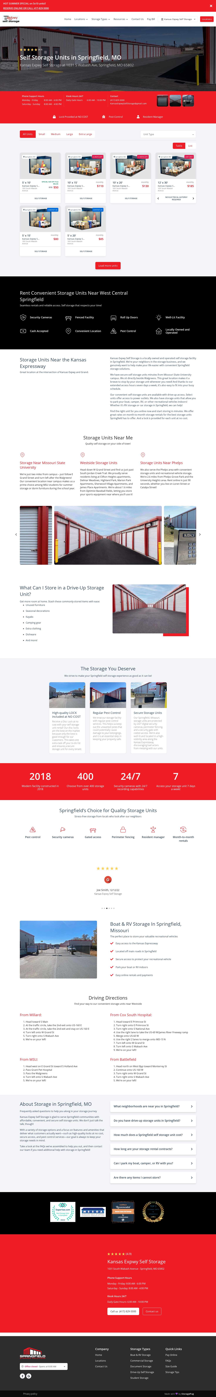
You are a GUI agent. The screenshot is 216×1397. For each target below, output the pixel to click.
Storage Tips (172, 1372)
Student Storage (139, 1377)
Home (98, 1355)
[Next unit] (193, 198)
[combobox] (168, 134)
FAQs (168, 1360)
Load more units (108, 265)
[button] (162, 100)
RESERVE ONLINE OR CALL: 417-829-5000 (26, 8)
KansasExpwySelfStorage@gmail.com (128, 103)
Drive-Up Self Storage (142, 1372)
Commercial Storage (141, 1360)
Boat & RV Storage (140, 1355)
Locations (207, 19)
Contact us (152, 1311)
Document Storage (140, 1366)
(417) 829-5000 (117, 100)
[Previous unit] (158, 198)
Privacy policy (30, 1393)
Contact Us (101, 1366)
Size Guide (171, 1366)
